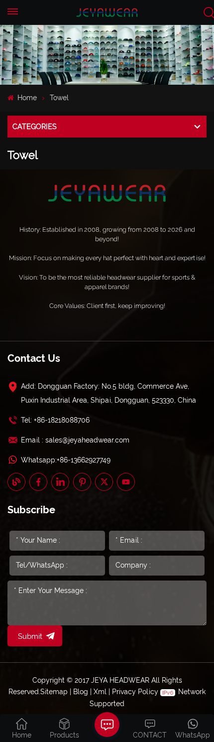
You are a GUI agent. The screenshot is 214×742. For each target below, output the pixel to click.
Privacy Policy (135, 692)
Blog (80, 692)
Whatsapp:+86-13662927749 (65, 460)
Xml (100, 692)
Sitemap (54, 692)
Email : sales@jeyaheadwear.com (75, 440)
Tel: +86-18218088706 (55, 420)
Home (26, 98)
